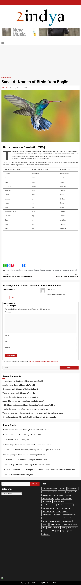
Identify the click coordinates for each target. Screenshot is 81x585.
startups (56, 527)
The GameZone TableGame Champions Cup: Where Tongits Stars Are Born (31, 450)
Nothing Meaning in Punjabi (24, 385)
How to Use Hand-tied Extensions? (30, 401)
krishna (65, 511)
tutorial (51, 531)
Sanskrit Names (6, 77)
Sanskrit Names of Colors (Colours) (24, 389)
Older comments (8, 289)
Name (7, 335)
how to (60, 505)
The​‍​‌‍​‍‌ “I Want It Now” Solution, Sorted (16, 440)
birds (9, 270)
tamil (63, 527)
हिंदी (58, 531)
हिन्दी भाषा (69, 531)
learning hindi (47, 514)
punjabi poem (67, 521)
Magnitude (47, 583)
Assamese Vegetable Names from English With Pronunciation (26, 465)
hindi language (47, 501)
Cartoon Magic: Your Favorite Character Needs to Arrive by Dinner (28, 445)
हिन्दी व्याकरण (46, 534)
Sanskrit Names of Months (25, 393)
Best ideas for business (50, 488)
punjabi (45, 521)
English (61, 492)
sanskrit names (57, 270)
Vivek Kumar (6, 88)
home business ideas (49, 505)
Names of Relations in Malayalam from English (25, 381)
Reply (12, 297)
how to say (69, 505)
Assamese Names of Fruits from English (17, 475)
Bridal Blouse (7, 405)
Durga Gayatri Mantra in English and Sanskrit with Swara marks (39, 413)
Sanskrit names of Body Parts (67, 275)
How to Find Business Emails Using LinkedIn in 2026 (22, 435)
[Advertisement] (40, 60)
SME (49, 527)
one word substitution (66, 518)
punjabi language (55, 521)
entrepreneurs (58, 495)
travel (44, 531)
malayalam (57, 514)
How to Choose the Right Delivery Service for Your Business (25, 430)
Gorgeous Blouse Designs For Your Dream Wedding (35, 405)
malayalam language (69, 514)
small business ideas (70, 524)
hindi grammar (66, 498)
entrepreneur (47, 495)
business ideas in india (49, 492)
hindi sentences (59, 501)
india (58, 511)
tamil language (72, 527)
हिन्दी (63, 531)
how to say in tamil (48, 511)
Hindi (57, 498)
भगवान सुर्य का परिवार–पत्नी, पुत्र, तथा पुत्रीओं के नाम (32, 409)
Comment (8, 312)
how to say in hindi (48, 508)
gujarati (68, 495)
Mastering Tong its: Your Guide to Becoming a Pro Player (24, 455)
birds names (15, 270)
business (62, 488)
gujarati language (48, 498)
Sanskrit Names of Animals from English (17, 275)
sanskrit (37, 270)
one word (53, 518)
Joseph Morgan (8, 401)
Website (7, 348)
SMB (44, 527)
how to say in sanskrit (63, 508)
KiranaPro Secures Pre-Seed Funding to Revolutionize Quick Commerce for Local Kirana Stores (39, 470)
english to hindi (71, 492)
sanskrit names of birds (69, 270)
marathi (45, 518)
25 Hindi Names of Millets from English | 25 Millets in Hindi (24, 460)
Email (7, 341)
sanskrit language (46, 270)
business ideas (73, 488)
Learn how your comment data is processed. (43, 361)
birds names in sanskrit (27, 270)
